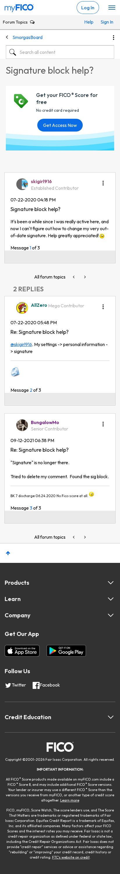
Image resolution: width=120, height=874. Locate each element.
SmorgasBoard (28, 37)
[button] (103, 181)
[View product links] (110, 582)
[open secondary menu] (111, 8)
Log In (87, 7)
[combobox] (60, 52)
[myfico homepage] (19, 6)
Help (88, 22)
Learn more (69, 800)
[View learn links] (110, 599)
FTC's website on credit (71, 857)
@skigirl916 (21, 344)
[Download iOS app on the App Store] (22, 651)
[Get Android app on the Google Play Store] (66, 651)
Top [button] (8, 553)
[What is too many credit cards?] (74, 277)
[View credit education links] (110, 717)
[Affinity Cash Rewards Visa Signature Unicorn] (84, 277)
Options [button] (114, 37)
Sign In (105, 22)
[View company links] (110, 615)
